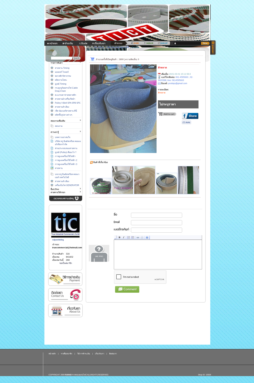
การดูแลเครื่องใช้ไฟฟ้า (65, 156)
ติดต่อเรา (65, 295)
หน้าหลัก (52, 354)
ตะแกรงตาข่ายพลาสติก (65, 95)
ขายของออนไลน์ (79, 375)
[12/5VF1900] (100, 186)
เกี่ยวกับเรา (65, 311)
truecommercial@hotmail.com (67, 247)
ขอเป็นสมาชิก (65, 263)
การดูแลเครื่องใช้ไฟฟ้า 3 (66, 164)
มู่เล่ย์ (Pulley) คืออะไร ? (65, 152)
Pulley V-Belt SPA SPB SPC (68, 103)
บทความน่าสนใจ (62, 137)
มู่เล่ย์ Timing (60, 84)
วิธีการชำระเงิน (65, 279)
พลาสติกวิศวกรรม (63, 76)
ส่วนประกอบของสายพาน (66, 148)
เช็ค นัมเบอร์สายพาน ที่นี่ (66, 111)
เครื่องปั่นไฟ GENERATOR (67, 185)
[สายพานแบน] (144, 180)
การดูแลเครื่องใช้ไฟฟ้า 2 (66, 160)
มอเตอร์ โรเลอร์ (62, 72)
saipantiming (58, 239)
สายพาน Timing (62, 68)
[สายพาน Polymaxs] (188, 180)
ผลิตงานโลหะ (61, 80)
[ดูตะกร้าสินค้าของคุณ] (205, 43)
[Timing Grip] (122, 180)
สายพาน (59, 168)
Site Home (99, 47)
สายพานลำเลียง (62, 107)
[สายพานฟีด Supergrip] (166, 183)
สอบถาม (59, 126)
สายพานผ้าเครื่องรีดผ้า (65, 99)
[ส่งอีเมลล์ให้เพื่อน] (186, 123)
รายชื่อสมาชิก (66, 354)
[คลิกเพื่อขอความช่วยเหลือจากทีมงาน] (213, 48)
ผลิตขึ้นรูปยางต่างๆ (63, 115)
